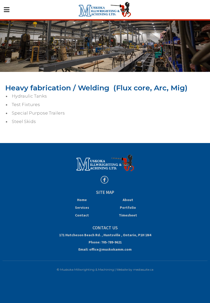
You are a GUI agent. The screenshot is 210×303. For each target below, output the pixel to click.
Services (82, 207)
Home (82, 199)
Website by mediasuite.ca (134, 269)
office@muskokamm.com (110, 249)
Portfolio (128, 207)
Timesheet (128, 215)
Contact (82, 215)
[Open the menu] (6, 9)
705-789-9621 (111, 242)
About (128, 199)
